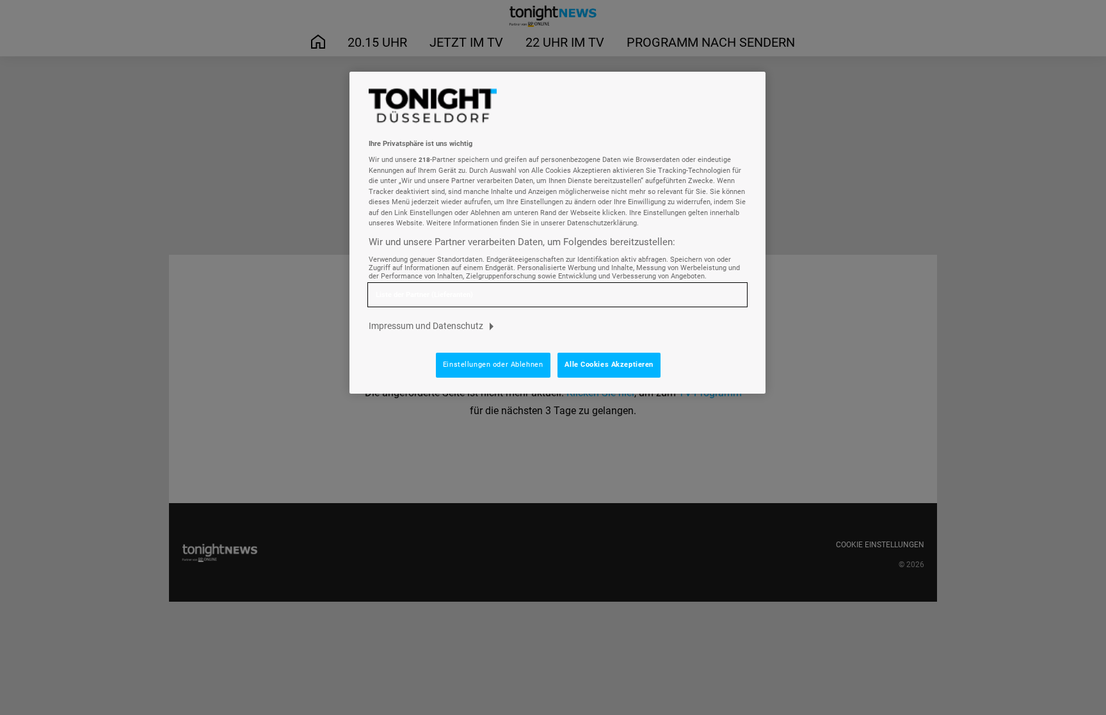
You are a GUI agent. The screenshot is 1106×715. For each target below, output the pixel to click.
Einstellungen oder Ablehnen (493, 364)
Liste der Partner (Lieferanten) (424, 295)
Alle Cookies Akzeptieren (609, 364)
